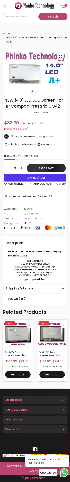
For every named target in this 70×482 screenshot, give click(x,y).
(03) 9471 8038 (35, 478)
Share (62, 183)
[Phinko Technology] (34, 6)
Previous (7, 352)
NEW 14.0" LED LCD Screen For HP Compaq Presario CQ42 (33, 103)
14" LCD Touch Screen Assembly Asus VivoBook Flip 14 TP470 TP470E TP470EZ (17, 354)
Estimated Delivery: (20, 196)
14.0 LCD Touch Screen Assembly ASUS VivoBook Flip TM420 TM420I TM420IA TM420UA (50, 354)
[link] (29, 325)
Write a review (41, 112)
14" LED (27, 223)
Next (63, 352)
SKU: (6, 213)
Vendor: (9, 218)
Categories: (11, 223)
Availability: (11, 208)
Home (6, 33)
